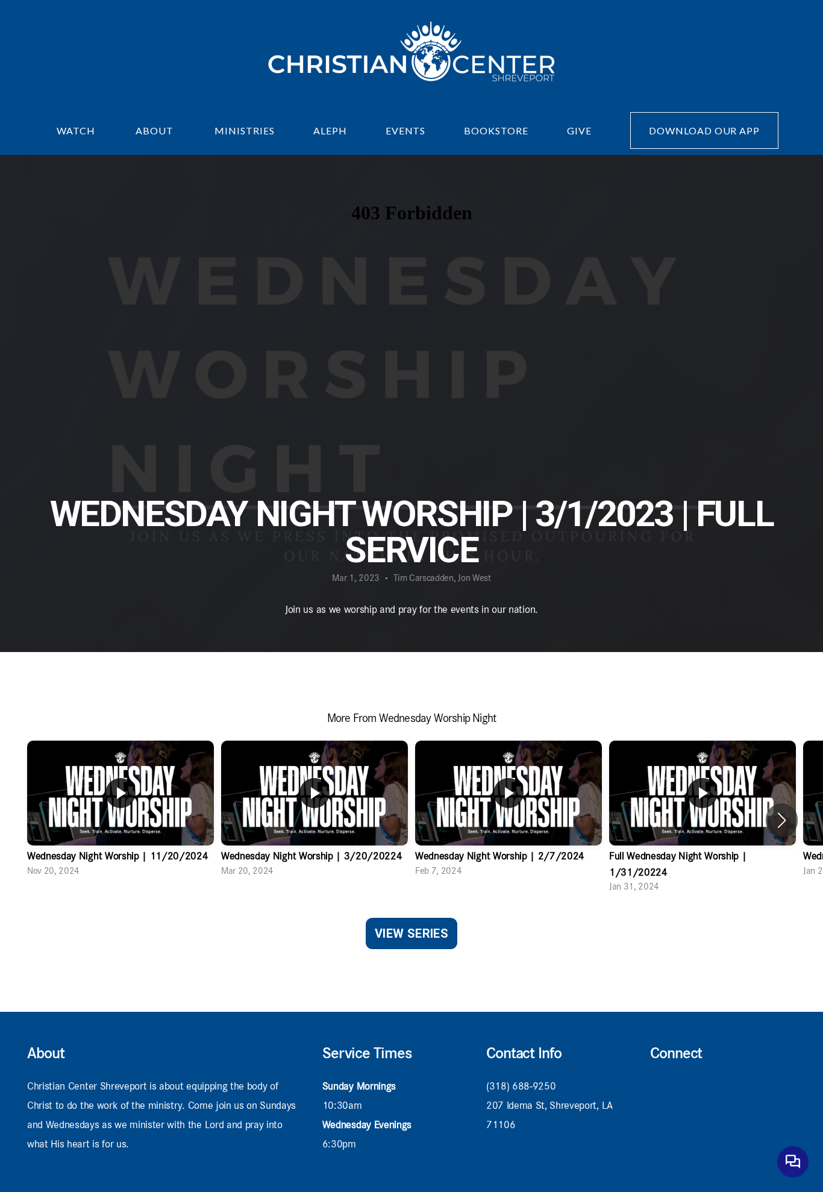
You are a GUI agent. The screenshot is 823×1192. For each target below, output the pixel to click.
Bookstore (496, 130)
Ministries (244, 130)
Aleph (330, 130)
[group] (120, 812)
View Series (411, 933)
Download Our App (704, 130)
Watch (77, 130)
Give (579, 130)
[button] (782, 820)
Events (406, 130)
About (156, 130)
